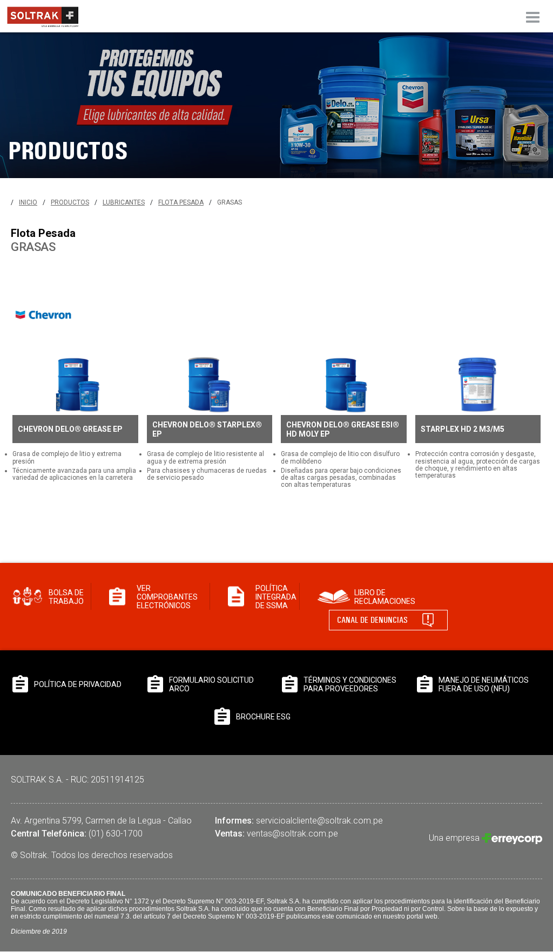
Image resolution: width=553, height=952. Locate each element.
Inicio (28, 202)
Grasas (229, 202)
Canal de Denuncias (372, 620)
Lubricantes (124, 202)
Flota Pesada (181, 202)
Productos (70, 202)
